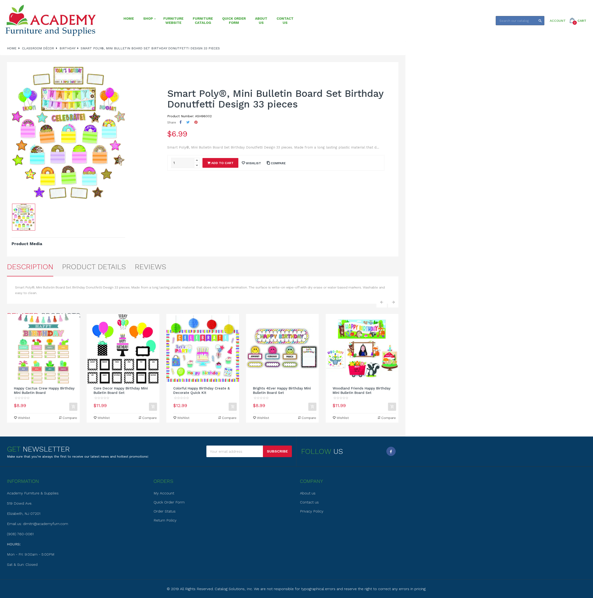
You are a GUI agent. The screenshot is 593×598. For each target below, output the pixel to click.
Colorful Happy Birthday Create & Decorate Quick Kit (201, 390)
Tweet (188, 122)
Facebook (391, 451)
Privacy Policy (311, 511)
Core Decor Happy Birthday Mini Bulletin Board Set (121, 390)
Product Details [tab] (94, 266)
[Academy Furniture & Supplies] (50, 20)
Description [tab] (30, 266)
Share (181, 122)
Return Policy (165, 520)
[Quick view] (43, 348)
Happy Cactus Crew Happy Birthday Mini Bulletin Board (44, 390)
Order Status (165, 511)
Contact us (309, 502)
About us (307, 493)
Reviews (150, 266)
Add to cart (221, 163)
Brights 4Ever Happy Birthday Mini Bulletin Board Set (282, 390)
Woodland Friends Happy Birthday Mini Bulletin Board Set (362, 390)
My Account (164, 493)
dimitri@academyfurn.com (45, 524)
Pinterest (196, 122)
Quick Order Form (169, 502)
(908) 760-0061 (20, 534)
